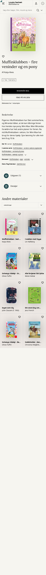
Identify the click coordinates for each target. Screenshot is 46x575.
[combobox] (23, 10)
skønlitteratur (21, 164)
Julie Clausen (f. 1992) (10, 310)
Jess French (29, 310)
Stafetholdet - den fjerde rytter (32, 342)
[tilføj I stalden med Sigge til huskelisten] (42, 214)
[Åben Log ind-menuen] (36, 3)
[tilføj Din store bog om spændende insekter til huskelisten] (42, 282)
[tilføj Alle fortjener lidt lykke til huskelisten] (42, 248)
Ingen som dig (8, 308)
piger (21, 159)
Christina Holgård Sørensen (32, 345)
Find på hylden (23, 97)
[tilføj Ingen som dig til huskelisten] (19, 282)
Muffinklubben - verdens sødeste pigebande (27, 148)
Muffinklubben (17, 144)
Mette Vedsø (30, 276)
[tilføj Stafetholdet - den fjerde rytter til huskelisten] (42, 317)
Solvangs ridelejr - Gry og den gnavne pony (11, 273)
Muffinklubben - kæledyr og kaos (12, 154)
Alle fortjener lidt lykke (34, 273)
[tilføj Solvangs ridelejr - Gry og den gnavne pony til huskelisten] (19, 248)
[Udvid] (25, 154)
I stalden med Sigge (33, 239)
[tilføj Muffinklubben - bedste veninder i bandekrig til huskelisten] (19, 214)
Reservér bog (23, 91)
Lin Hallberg (30, 242)
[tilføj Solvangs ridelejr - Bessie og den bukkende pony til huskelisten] (19, 317)
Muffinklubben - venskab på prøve (13, 151)
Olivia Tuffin (7, 276)
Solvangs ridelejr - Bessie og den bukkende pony (11, 342)
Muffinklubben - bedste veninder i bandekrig (10, 239)
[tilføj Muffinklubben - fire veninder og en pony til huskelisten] (3, 56)
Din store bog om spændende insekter (33, 308)
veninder (27, 159)
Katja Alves (9, 72)
